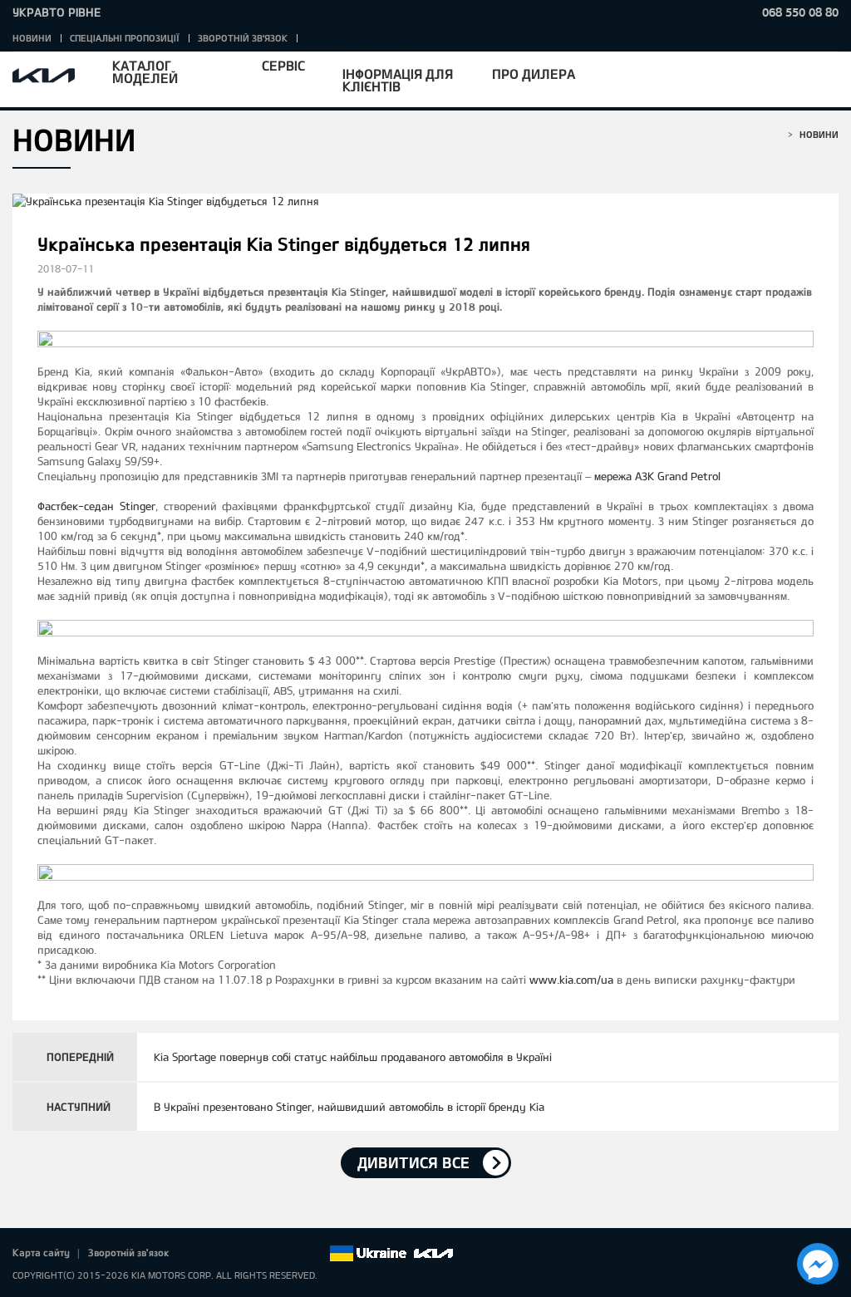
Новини (32, 37)
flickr (316, 1254)
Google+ (246, 1254)
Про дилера (533, 73)
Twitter (223, 1254)
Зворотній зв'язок (243, 37)
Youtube (269, 1254)
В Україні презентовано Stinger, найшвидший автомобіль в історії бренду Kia (349, 1106)
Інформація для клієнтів (397, 80)
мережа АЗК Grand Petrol (657, 476)
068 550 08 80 (800, 12)
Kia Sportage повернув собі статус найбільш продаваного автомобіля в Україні (353, 1057)
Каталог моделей (145, 71)
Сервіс (283, 65)
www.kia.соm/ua (571, 979)
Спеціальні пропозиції (125, 37)
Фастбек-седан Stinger (96, 506)
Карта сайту (41, 1252)
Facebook (199, 1254)
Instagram (293, 1254)
